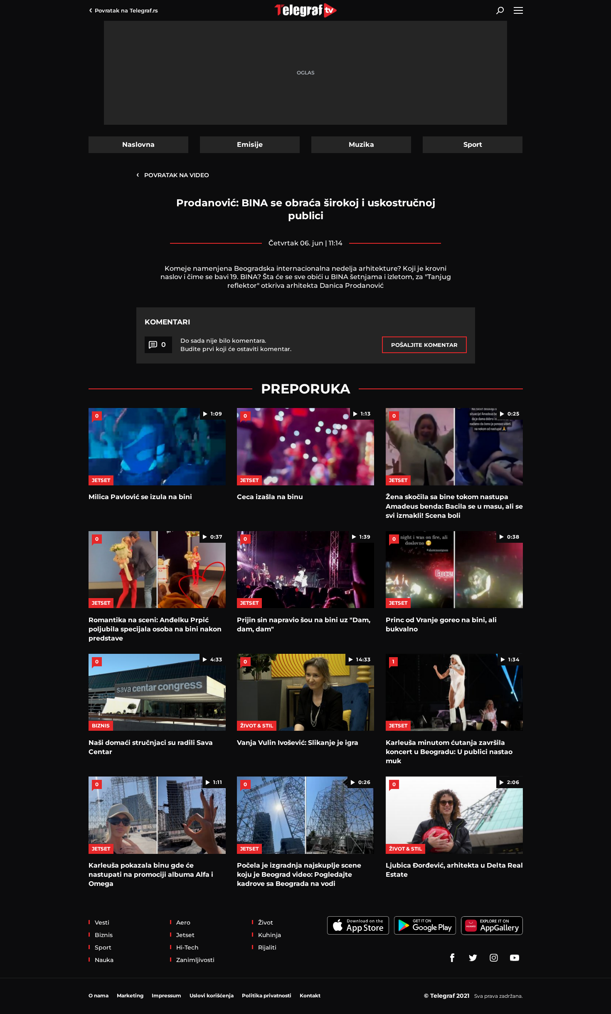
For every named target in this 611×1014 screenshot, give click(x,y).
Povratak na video (172, 174)
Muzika (361, 144)
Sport (472, 144)
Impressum (166, 995)
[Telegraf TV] (514, 958)
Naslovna (138, 144)
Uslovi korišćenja (212, 995)
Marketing (130, 995)
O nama (98, 995)
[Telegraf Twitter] (473, 958)
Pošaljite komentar (424, 344)
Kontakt (310, 995)
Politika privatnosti (266, 995)
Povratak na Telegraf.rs (126, 10)
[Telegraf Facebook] (452, 958)
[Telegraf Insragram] (493, 958)
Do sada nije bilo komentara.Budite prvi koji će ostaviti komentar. (235, 345)
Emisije (250, 144)
